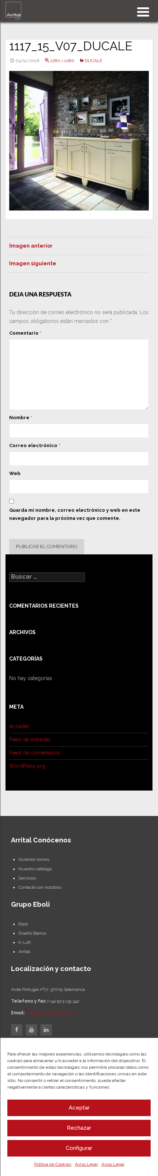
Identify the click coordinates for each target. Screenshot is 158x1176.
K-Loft (24, 942)
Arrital (24, 951)
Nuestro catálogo (35, 868)
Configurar (79, 1148)
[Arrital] (13, 10)
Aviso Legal (86, 1164)
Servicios (27, 878)
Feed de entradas (30, 739)
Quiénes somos (33, 859)
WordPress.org (27, 766)
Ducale (93, 60)
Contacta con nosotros (39, 887)
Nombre (20, 417)
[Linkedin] (46, 1030)
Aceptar (79, 1107)
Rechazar (79, 1128)
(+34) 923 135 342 (63, 1001)
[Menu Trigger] (143, 11)
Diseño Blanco (32, 933)
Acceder (19, 726)
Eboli (23, 924)
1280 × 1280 (62, 60)
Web (15, 473)
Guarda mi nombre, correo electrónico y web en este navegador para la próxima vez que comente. (74, 514)
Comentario (25, 333)
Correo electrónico (34, 445)
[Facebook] (16, 1030)
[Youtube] (31, 1030)
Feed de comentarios (34, 753)
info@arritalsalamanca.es (50, 1012)
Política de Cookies (52, 1164)
